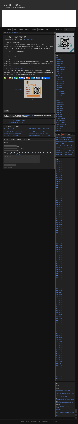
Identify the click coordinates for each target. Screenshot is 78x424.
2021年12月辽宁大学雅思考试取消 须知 (12, 133)
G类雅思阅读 (60, 99)
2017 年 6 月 (59, 373)
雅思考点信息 (15, 32)
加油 (57, 415)
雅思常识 (59, 59)
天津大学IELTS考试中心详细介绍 (16, 122)
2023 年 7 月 (59, 230)
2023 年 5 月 (59, 234)
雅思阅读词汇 (60, 97)
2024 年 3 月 (59, 214)
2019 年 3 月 (59, 331)
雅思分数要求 (60, 126)
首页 (4, 29)
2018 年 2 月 (59, 357)
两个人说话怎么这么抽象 (61, 396)
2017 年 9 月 (59, 367)
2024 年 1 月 (59, 218)
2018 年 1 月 (59, 359)
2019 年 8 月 (59, 322)
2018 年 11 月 (59, 339)
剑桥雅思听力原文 (61, 67)
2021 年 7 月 (59, 277)
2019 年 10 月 (59, 318)
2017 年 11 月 (59, 363)
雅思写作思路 (60, 110)
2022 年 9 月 (59, 249)
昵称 (18, 146)
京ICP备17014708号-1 (38, 421)
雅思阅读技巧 (60, 95)
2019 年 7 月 (59, 324)
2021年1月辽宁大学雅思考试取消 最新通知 (13, 131)
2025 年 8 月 (59, 183)
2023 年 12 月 (59, 220)
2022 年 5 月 (59, 257)
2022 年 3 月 (59, 261)
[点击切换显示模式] (76, 410)
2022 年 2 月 (59, 263)
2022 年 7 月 (59, 253)
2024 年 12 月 (59, 196)
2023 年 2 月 (59, 240)
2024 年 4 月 (59, 212)
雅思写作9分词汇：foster (61, 143)
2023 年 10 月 (59, 224)
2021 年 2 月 (59, 286)
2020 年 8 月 (59, 298)
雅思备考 (56, 421)
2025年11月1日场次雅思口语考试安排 (64, 137)
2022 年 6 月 (59, 255)
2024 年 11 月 (59, 198)
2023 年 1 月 (59, 241)
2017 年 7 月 (59, 371)
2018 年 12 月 (59, 337)
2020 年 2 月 (59, 310)
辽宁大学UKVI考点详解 (9, 128)
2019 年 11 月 (59, 316)
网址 (18, 150)
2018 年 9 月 (59, 343)
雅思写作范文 (60, 106)
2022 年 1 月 (59, 265)
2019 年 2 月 (59, 333)
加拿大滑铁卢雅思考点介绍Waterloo (11, 135)
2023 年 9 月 (59, 226)
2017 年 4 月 (59, 376)
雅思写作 (27, 29)
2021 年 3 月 (59, 284)
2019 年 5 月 (59, 328)
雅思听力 (9, 29)
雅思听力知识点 (60, 73)
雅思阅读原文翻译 (61, 91)
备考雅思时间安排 (61, 120)
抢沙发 (32, 39)
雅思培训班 (58, 130)
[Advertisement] (39, 18)
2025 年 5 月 (59, 189)
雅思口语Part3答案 (61, 81)
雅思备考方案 (48, 29)
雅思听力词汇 (60, 71)
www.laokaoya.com (28, 115)
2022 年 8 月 (59, 251)
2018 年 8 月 (59, 345)
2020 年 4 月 (59, 306)
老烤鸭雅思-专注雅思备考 (13, 5)
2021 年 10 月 (59, 271)
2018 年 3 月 (59, 355)
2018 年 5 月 (59, 351)
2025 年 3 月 (59, 193)
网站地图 (47, 421)
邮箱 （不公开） (21, 148)
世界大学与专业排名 (61, 124)
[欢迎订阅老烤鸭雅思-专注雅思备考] (74, 1)
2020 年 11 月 (59, 292)
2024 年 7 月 (59, 206)
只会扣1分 (58, 409)
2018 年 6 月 (59, 349)
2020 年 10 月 (59, 294)
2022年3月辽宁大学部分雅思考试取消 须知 (38, 133)
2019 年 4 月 (59, 329)
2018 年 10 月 (59, 341)
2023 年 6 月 (59, 232)
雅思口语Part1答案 (61, 77)
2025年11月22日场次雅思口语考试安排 (64, 145)
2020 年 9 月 (59, 296)
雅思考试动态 (60, 61)
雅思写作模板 (60, 108)
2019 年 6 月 (59, 326)
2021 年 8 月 (59, 275)
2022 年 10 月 (59, 247)
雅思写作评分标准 (61, 104)
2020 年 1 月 (59, 312)
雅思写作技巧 (60, 102)
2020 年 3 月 (59, 308)
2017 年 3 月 (59, 378)
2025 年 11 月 (59, 177)
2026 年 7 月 (59, 163)
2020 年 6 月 (59, 302)
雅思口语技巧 (60, 85)
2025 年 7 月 (59, 185)
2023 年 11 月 (59, 222)
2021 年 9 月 (59, 273)
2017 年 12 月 (59, 361)
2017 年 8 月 (59, 369)
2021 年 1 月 (59, 288)
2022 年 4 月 (59, 259)
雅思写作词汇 (60, 112)
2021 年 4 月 (59, 283)
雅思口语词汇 (60, 87)
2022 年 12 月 (59, 243)
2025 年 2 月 (59, 195)
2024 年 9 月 (59, 202)
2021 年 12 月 (59, 267)
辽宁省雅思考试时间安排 (17, 68)
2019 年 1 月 (59, 335)
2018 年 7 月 (59, 347)
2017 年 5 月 (59, 374)
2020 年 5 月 (59, 304)
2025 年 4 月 (59, 191)
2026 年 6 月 (59, 165)
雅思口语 (15, 29)
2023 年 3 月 (59, 238)
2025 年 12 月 (59, 175)
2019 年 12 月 (59, 314)
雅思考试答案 (33, 29)
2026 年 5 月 (59, 167)
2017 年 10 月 (59, 365)
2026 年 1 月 (59, 173)
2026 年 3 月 (59, 171)
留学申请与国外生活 (58, 29)
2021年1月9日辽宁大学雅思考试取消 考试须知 (39, 128)
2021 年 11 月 (59, 269)
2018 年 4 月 (59, 353)
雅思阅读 (21, 29)
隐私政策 (44, 421)
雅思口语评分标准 (61, 83)
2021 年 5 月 (59, 281)
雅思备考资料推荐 (61, 118)
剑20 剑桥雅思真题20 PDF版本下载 (64, 139)
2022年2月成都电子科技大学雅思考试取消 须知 (39, 135)
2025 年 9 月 (59, 181)
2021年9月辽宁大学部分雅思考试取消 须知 (38, 131)
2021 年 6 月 (59, 279)
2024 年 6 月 (59, 208)
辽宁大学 (6, 110)
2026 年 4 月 (59, 169)
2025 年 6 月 (59, 187)
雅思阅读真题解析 (61, 93)
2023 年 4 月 (59, 236)
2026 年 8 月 (59, 161)
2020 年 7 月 (59, 300)
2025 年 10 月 (59, 179)
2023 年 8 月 (59, 228)
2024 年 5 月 (59, 210)
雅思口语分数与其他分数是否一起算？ (17, 120)
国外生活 (59, 128)
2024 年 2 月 (59, 216)
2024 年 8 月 (59, 204)
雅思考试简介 (41, 29)
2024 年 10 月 (59, 200)
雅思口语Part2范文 (61, 79)
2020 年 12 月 (59, 290)
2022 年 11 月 (59, 245)
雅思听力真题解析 (61, 69)
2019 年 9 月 (59, 320)
